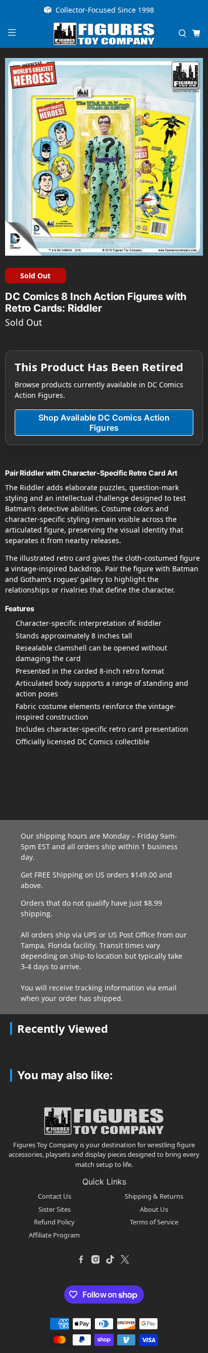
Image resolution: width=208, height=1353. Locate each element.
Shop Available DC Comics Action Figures (104, 423)
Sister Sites (54, 1209)
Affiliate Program (54, 1235)
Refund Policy (54, 1221)
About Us (154, 1209)
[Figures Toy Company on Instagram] (95, 1259)
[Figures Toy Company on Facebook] (81, 1259)
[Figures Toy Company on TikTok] (110, 1259)
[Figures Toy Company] (104, 34)
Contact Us (54, 1196)
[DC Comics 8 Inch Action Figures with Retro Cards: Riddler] (104, 157)
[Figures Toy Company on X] (125, 1259)
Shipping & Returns (154, 1196)
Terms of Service (154, 1221)
